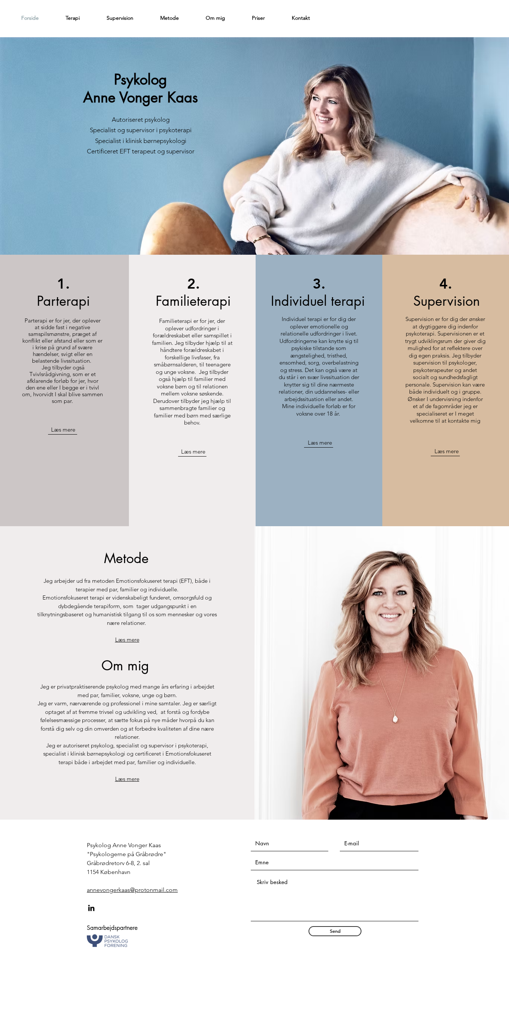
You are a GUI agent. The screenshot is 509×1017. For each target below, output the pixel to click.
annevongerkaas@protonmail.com (132, 889)
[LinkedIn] (91, 907)
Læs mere (63, 429)
